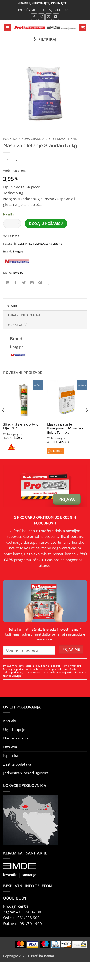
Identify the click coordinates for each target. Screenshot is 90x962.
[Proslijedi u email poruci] (32, 283)
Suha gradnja (33, 139)
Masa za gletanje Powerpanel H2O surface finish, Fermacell (65, 428)
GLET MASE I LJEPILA (63, 139)
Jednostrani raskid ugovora (25, 772)
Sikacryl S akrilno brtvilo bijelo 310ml (20, 426)
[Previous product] (16, 160)
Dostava (10, 746)
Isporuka (10, 755)
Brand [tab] (12, 305)
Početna (10, 139)
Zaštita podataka (17, 764)
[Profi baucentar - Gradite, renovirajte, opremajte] (44, 28)
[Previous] (3, 419)
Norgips (18, 251)
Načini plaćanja (15, 738)
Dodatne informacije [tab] (24, 315)
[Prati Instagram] (41, 16)
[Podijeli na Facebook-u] (15, 283)
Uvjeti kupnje (14, 729)
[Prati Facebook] (34, 16)
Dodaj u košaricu (46, 223)
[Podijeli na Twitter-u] (24, 283)
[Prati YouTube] (56, 16)
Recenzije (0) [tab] (17, 324)
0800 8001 (14, 898)
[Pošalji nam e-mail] (48, 16)
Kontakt (9, 720)
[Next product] (7, 160)
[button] (7, 27)
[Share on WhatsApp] (7, 283)
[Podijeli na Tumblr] (48, 283)
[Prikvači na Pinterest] (40, 283)
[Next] (86, 419)
